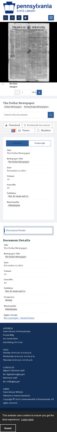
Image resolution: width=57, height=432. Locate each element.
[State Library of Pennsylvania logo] (27, 8)
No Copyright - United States (19, 318)
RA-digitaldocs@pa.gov (14, 374)
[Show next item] (39, 92)
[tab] (17, 143)
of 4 (34, 92)
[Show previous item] (17, 92)
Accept (8, 428)
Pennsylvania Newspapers (36, 107)
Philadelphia (14, 205)
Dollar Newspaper (13, 107)
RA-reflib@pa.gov (11, 381)
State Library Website (13, 392)
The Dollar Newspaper (18, 162)
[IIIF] (13, 130)
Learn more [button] (27, 419)
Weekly (8, 300)
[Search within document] (51, 115)
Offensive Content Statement (16, 395)
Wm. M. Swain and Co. (18, 196)
